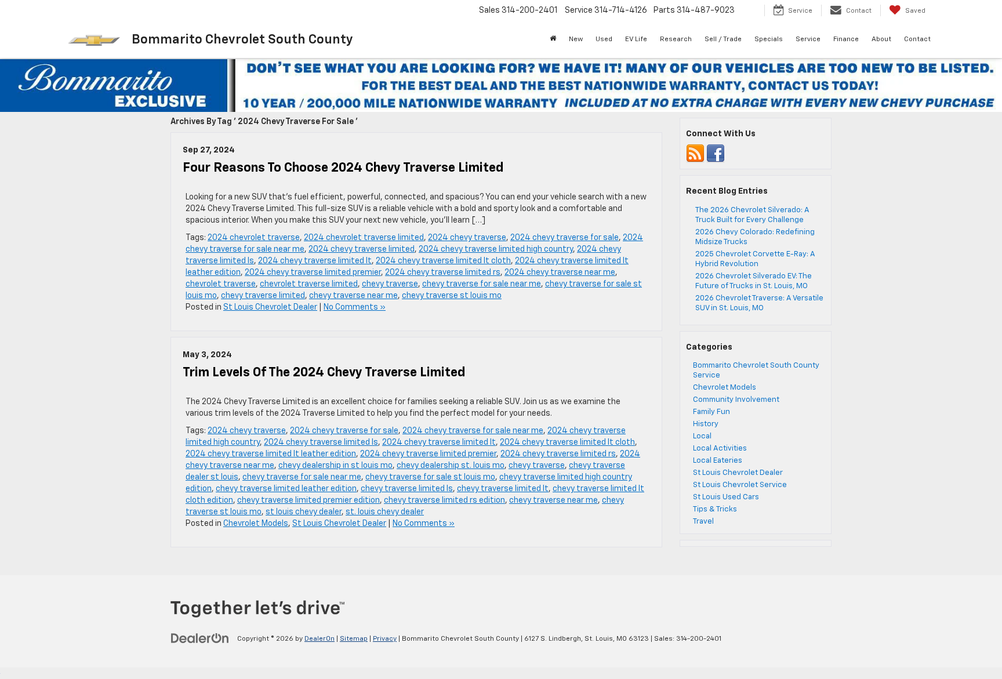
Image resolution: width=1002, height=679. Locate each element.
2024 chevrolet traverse (254, 238)
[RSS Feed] (695, 154)
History (705, 424)
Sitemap (354, 639)
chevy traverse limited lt (503, 489)
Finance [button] (846, 39)
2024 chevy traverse (467, 238)
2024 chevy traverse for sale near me (472, 431)
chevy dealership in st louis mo (335, 466)
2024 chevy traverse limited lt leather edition (271, 454)
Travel (703, 521)
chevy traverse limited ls (407, 489)
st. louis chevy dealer (385, 512)
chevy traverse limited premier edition (308, 500)
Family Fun (711, 412)
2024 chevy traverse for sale (564, 238)
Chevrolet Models (255, 524)
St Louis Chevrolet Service (740, 485)
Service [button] (808, 39)
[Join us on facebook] (715, 154)
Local (702, 436)
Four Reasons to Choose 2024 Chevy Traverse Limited (343, 168)
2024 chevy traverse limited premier (313, 272)
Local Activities (720, 448)
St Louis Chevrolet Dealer (270, 307)
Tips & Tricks (715, 509)
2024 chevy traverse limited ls (321, 442)
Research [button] (676, 39)
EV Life (636, 39)
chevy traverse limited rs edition (444, 500)
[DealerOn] (200, 638)
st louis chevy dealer (304, 512)
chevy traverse (390, 284)
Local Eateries (717, 460)
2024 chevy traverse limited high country (496, 249)
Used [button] (604, 39)
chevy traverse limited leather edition (286, 489)
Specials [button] (768, 39)
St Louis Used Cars (726, 497)
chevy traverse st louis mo (452, 296)
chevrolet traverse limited (309, 284)
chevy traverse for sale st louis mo (430, 477)
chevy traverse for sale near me (481, 284)
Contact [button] (917, 39)
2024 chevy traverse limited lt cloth (443, 261)
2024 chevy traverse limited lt (315, 261)
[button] (552, 39)
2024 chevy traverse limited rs (442, 272)
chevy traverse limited (263, 296)
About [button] (881, 39)
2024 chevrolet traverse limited (364, 238)
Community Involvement (736, 400)
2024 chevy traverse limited (361, 249)
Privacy (385, 639)
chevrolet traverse (221, 284)
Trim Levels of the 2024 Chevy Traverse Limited (324, 372)
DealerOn (319, 639)
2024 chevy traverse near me (559, 272)
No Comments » (355, 307)
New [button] (576, 39)
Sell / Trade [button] (723, 39)
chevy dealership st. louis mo (450, 466)
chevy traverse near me (353, 296)
